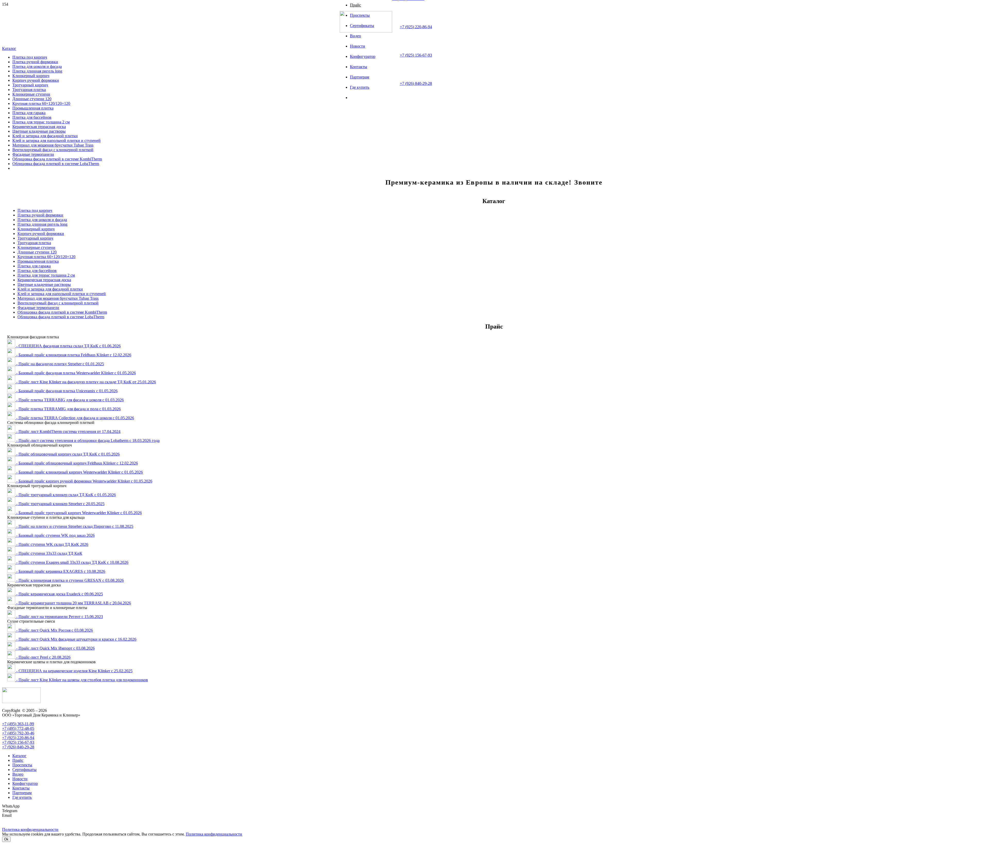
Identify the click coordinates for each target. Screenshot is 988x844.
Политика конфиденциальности (214, 834)
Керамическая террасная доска (44, 280)
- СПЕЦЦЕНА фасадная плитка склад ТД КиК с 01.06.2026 (68, 346)
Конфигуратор (25, 783)
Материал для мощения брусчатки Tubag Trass (58, 298)
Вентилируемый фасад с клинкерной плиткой (58, 303)
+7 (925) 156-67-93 (416, 55)
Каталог (19, 756)
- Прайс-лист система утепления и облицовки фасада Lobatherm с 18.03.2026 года (87, 440)
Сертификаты (24, 769)
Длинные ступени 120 (37, 252)
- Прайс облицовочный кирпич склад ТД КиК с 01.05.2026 (67, 454)
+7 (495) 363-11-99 (18, 724)
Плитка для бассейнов (37, 270)
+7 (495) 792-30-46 (18, 733)
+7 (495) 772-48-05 (18, 728)
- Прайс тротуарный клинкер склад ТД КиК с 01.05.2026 (65, 495)
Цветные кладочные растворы (44, 284)
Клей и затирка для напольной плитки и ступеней (61, 294)
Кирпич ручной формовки (40, 233)
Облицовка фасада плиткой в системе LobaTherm (60, 317)
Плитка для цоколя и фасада (42, 219)
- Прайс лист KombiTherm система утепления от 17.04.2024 (67, 431)
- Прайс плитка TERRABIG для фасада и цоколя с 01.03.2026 (69, 400)
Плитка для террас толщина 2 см (46, 275)
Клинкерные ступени (36, 247)
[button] (9, 48)
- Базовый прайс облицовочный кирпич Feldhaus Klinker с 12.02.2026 (76, 463)
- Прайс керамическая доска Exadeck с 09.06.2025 (59, 594)
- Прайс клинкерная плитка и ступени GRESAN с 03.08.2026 (69, 580)
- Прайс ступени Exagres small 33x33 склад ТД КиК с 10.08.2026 (71, 562)
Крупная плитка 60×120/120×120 (46, 257)
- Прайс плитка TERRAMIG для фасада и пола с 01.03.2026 (68, 409)
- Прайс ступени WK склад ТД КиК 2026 (51, 544)
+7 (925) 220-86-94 (416, 27)
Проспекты (22, 765)
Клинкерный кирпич (36, 229)
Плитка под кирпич (34, 210)
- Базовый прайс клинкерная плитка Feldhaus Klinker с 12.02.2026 (73, 355)
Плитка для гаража (34, 266)
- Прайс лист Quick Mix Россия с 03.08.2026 (54, 630)
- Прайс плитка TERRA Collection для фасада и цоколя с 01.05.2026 (74, 418)
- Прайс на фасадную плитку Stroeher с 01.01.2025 (59, 364)
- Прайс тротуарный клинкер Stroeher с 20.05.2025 (59, 504)
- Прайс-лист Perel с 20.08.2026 (42, 657)
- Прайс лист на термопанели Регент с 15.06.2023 (59, 616)
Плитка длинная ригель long (42, 224)
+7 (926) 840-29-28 (416, 83)
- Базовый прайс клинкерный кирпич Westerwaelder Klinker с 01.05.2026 (79, 472)
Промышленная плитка (38, 261)
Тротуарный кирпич (35, 238)
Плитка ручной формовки (40, 215)
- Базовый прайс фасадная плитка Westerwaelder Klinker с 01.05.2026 (75, 373)
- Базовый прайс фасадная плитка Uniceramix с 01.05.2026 (66, 391)
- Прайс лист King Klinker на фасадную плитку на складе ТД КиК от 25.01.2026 (85, 382)
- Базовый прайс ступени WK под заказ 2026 (55, 535)
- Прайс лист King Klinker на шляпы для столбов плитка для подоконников (81, 680)
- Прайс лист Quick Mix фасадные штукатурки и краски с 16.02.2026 (75, 639)
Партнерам (22, 793)
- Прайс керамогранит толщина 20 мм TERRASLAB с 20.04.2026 (73, 603)
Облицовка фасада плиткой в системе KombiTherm (62, 312)
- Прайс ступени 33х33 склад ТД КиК (48, 553)
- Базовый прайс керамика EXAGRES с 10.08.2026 (60, 571)
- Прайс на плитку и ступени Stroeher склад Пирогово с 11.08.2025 (74, 526)
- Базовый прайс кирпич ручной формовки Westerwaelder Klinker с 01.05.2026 (83, 481)
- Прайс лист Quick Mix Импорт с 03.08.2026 (55, 648)
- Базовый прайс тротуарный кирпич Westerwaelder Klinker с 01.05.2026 (78, 513)
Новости (20, 779)
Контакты (21, 788)
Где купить (22, 797)
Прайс (17, 760)
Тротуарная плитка (34, 243)
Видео (17, 774)
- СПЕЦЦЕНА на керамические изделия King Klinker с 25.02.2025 (74, 671)
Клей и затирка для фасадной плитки (50, 289)
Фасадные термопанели (38, 307)
